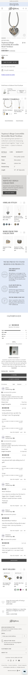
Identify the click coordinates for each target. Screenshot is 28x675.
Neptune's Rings (5, 40)
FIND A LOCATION (11, 614)
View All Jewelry (19, 120)
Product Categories (22, 665)
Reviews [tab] (4, 371)
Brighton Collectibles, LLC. (11, 667)
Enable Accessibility (14, 1)
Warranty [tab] (19, 152)
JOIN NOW (9, 604)
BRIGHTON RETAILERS (12, 670)
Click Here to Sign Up (9, 644)
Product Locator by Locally (8, 74)
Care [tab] (11, 152)
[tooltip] (18, 357)
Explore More (9, 192)
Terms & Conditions (12, 665)
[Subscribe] (24, 636)
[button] (2, 8)
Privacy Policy (4, 665)
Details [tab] (4, 152)
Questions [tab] (11, 371)
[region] (14, 350)
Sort (14, 384)
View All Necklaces (9, 120)
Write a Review (17, 379)
